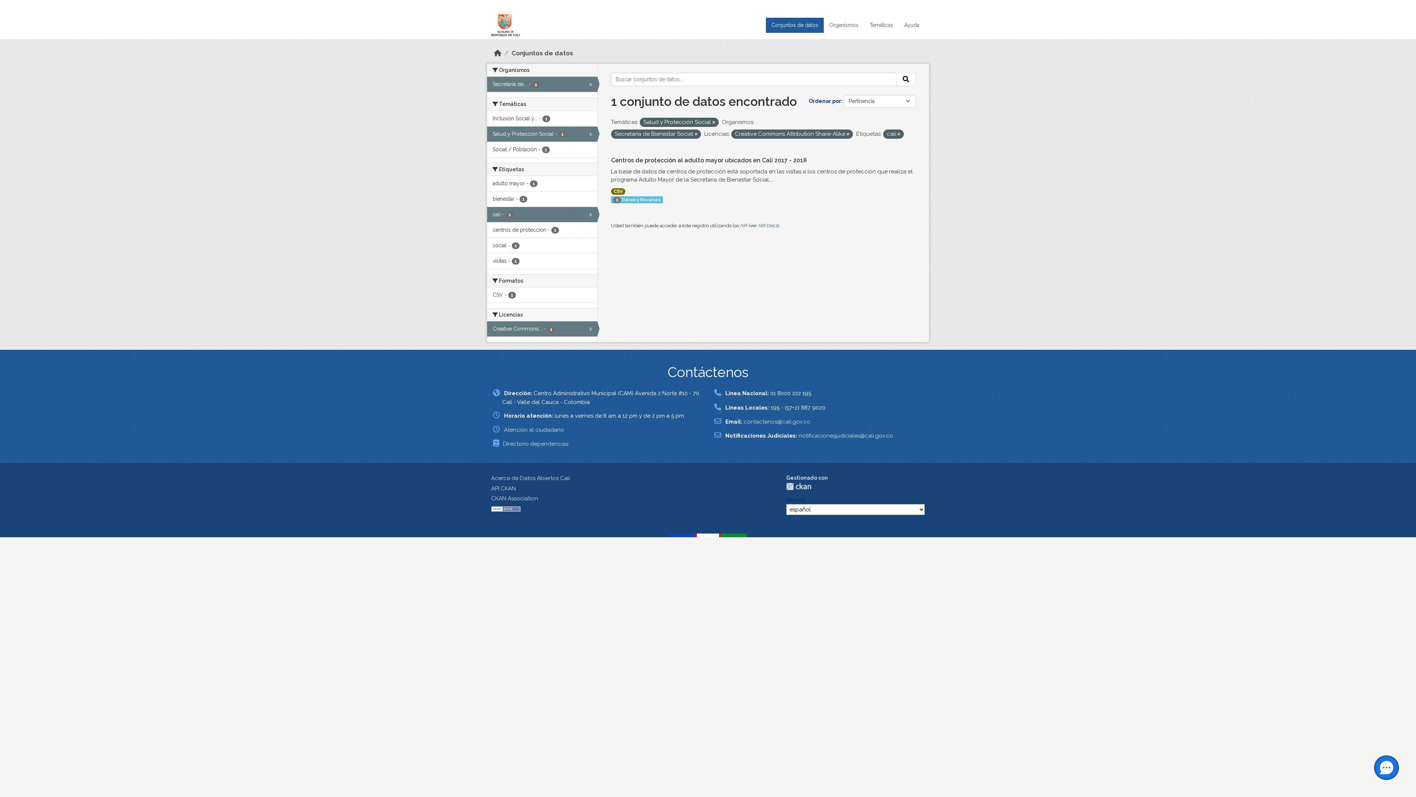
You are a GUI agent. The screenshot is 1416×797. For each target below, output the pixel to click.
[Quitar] (713, 122)
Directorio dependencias (535, 444)
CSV (618, 191)
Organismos (843, 25)
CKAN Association (514, 498)
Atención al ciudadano (534, 430)
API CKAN (503, 488)
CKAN (798, 486)
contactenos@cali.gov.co (777, 421)
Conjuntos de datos (794, 25)
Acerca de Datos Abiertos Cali (530, 478)
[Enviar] (906, 79)
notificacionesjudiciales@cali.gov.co (846, 435)
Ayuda (911, 25)
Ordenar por (825, 101)
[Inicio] (498, 53)
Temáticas (881, 25)
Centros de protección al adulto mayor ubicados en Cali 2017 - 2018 (709, 160)
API (743, 225)
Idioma (795, 500)
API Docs (768, 225)
